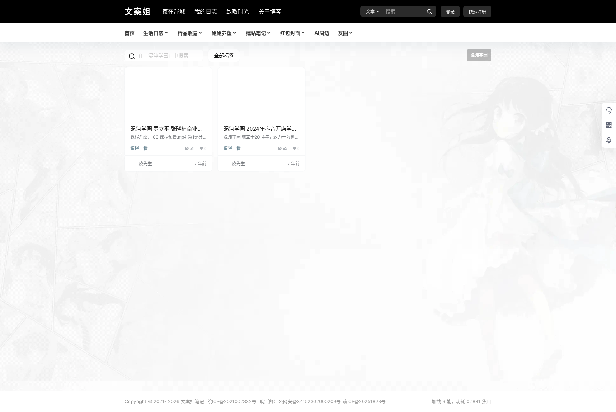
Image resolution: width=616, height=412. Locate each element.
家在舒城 (173, 11)
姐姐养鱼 (222, 33)
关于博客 (269, 11)
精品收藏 (187, 33)
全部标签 (224, 55)
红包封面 (290, 33)
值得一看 (139, 148)
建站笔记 (256, 33)
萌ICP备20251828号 (364, 401)
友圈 (343, 33)
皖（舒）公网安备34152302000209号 (300, 401)
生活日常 (153, 33)
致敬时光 (237, 11)
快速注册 (477, 12)
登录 (450, 12)
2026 (173, 401)
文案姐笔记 (191, 401)
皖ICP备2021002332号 (231, 401)
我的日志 (205, 11)
